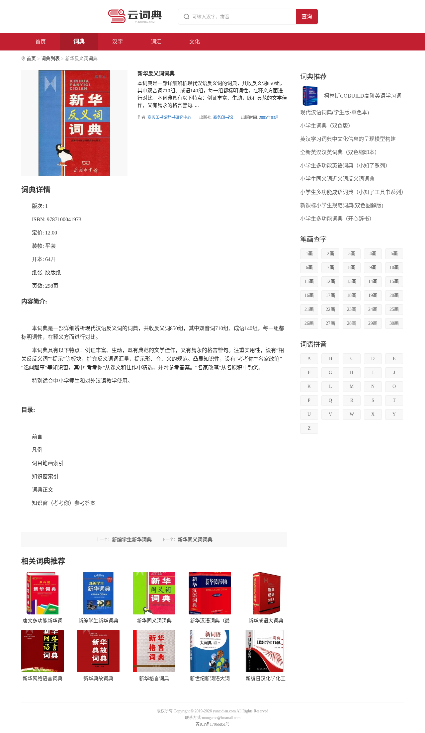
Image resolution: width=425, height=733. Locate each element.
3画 (351, 253)
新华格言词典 (154, 678)
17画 (330, 295)
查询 (306, 16)
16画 (309, 295)
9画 (373, 267)
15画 (394, 281)
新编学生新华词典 (98, 620)
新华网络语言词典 (42, 678)
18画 (351, 295)
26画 (309, 323)
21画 (309, 309)
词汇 (156, 42)
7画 (330, 267)
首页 (40, 42)
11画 (309, 281)
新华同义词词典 (154, 620)
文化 (194, 42)
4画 (373, 253)
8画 (351, 267)
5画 (394, 253)
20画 (394, 295)
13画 (351, 281)
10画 (394, 267)
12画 (330, 281)
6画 (309, 267)
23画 (351, 309)
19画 (373, 295)
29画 (373, 323)
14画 (373, 281)
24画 (373, 309)
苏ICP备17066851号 (213, 724)
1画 (309, 253)
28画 (351, 323)
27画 (330, 323)
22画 (330, 309)
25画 (394, 309)
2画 (330, 253)
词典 (79, 42)
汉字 (117, 42)
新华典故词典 (98, 678)
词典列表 (50, 58)
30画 (394, 323)
